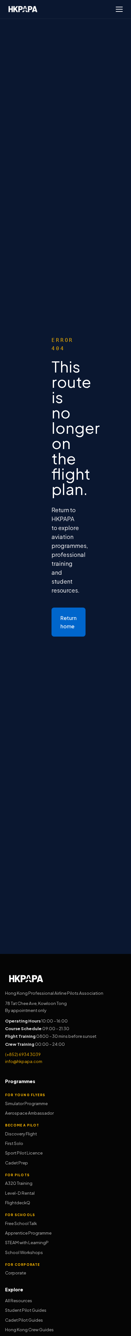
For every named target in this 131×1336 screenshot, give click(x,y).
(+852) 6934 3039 (23, 1054)
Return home (68, 622)
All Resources (18, 1300)
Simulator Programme (26, 1103)
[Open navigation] (119, 9)
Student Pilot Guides (25, 1310)
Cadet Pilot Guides (24, 1320)
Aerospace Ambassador (29, 1113)
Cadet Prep (16, 1162)
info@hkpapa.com (23, 1061)
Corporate (15, 1272)
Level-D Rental (20, 1193)
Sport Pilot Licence (24, 1152)
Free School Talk (21, 1223)
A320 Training (18, 1183)
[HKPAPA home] (23, 9)
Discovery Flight (21, 1133)
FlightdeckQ (17, 1202)
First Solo (14, 1143)
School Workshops (24, 1252)
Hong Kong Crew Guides (29, 1329)
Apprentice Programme (28, 1233)
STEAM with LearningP (27, 1242)
